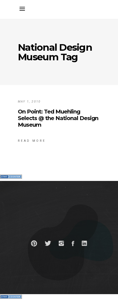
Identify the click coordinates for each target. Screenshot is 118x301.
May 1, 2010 (29, 101)
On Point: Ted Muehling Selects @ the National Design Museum (58, 118)
